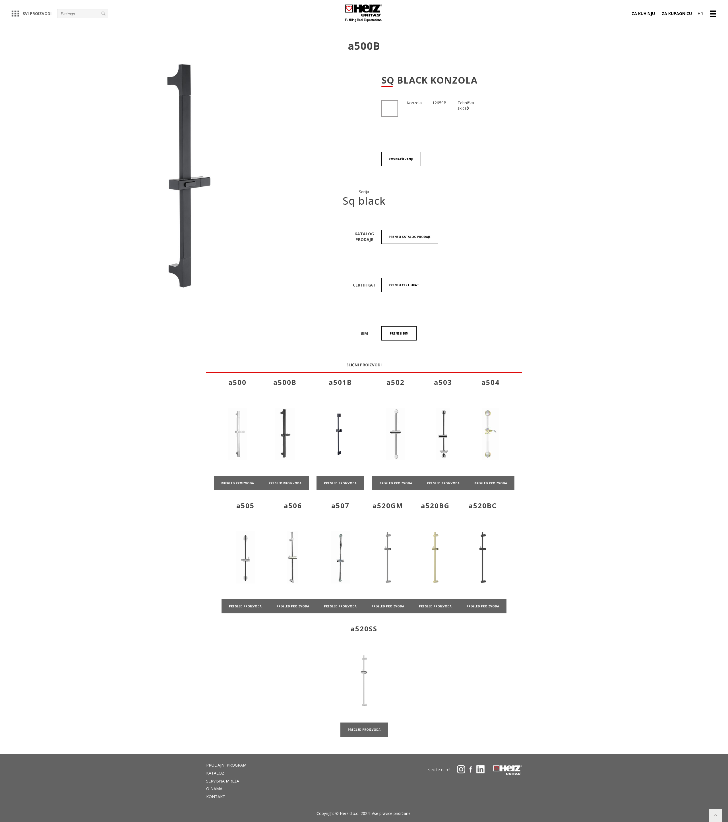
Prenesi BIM (399, 333)
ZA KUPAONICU (677, 13)
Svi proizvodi (37, 13)
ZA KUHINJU (643, 13)
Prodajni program (226, 765)
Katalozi (216, 773)
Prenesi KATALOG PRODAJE (410, 237)
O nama (214, 788)
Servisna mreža (222, 781)
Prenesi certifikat (404, 285)
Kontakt (215, 796)
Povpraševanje (401, 159)
